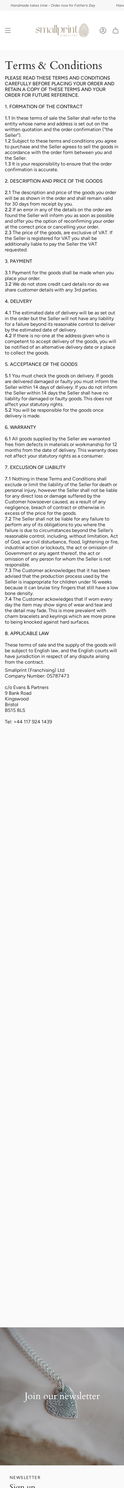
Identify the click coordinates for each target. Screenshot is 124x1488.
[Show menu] (8, 30)
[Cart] (115, 30)
